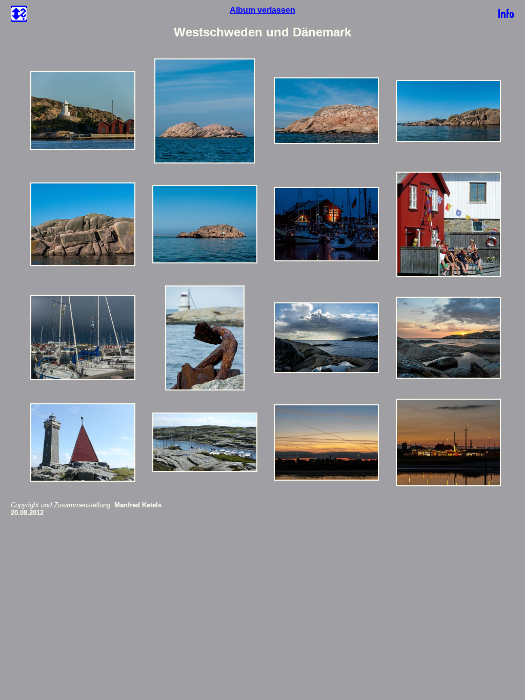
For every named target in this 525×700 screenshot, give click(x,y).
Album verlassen (262, 10)
